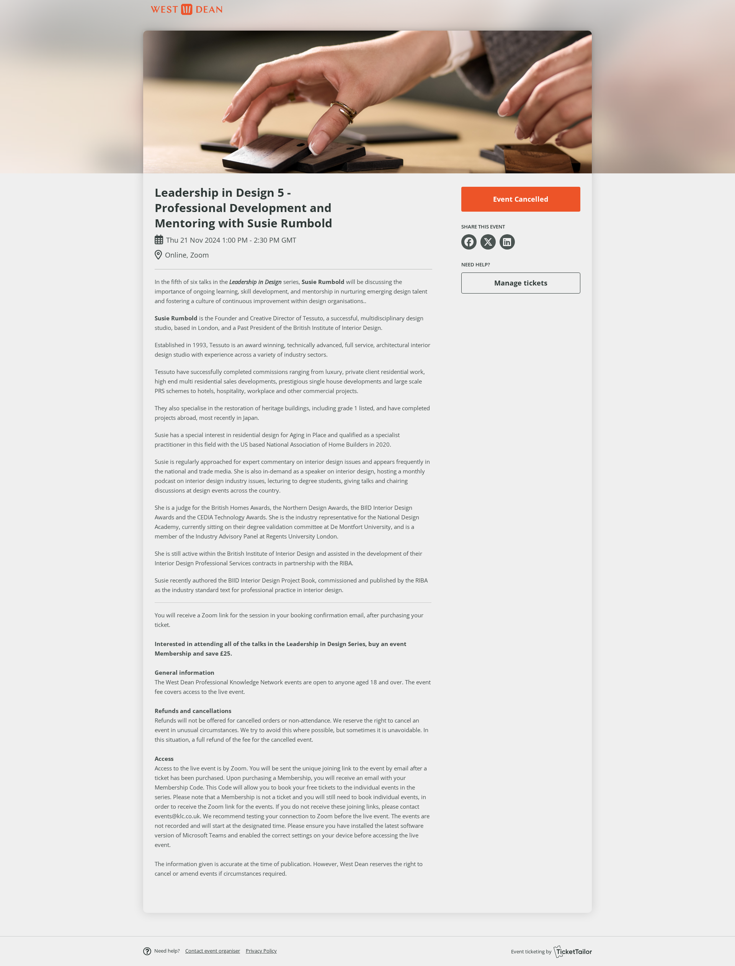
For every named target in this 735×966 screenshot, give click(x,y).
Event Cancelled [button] (520, 199)
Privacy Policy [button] (261, 950)
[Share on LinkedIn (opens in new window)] (507, 242)
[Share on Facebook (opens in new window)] (469, 242)
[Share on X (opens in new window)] (488, 242)
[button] (212, 950)
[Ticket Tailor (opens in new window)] (573, 951)
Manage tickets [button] (520, 282)
